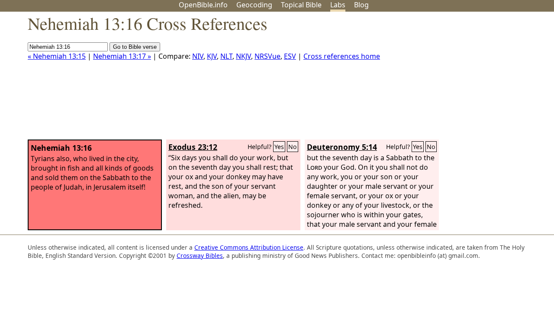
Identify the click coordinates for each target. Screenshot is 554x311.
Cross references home (341, 56)
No (292, 147)
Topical (301, 5)
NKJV (243, 56)
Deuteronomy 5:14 (342, 147)
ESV (290, 56)
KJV (212, 56)
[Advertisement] (466, 79)
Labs (337, 5)
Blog (361, 5)
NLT (226, 56)
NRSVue (267, 56)
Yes (279, 147)
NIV (197, 56)
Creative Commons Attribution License (248, 247)
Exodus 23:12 (192, 147)
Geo (254, 5)
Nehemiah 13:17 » (122, 56)
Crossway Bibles (200, 255)
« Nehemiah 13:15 (57, 56)
